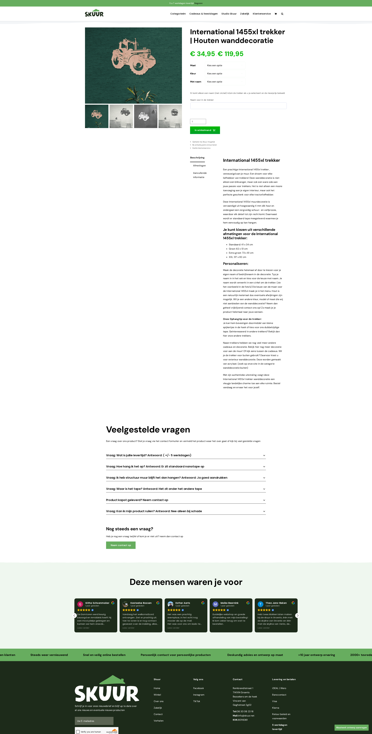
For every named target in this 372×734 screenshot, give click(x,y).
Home (157, 688)
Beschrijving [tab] (197, 157)
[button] (282, 14)
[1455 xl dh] (133, 65)
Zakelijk (158, 707)
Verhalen (158, 720)
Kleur (193, 73)
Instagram (198, 694)
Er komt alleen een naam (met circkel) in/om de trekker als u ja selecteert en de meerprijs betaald (237, 93)
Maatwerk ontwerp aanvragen (351, 727)
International (246, 169)
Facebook (198, 688)
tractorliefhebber (263, 194)
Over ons (158, 701)
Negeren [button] (198, 3)
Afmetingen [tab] (199, 165)
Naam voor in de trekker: (202, 100)
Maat (193, 65)
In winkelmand (203, 130)
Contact (158, 714)
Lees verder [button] (83, 628)
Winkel (157, 694)
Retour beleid (279, 714)
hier (257, 346)
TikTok (196, 701)
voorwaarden (279, 718)
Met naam (195, 81)
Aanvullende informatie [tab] (200, 175)
